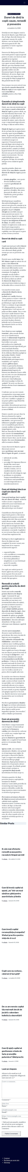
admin (5, 859)
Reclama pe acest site (11, 1160)
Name (4, 1106)
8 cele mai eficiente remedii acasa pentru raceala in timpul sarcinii (13, 852)
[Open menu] (24, 2)
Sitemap (7, 1162)
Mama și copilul (14, 14)
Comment (6, 1100)
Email (4, 1112)
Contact (7, 1158)
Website (5, 1118)
